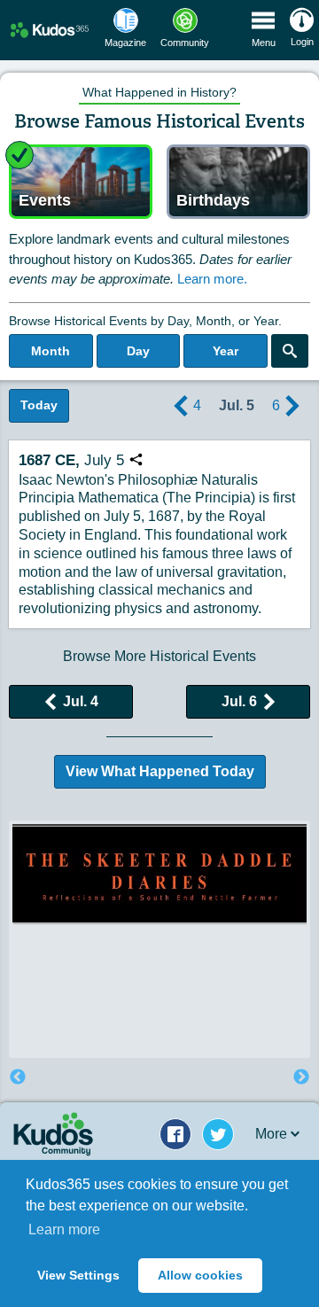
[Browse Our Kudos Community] (49, 29)
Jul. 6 (239, 701)
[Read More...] (159, 873)
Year (225, 351)
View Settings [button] (78, 1275)
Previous (18, 1077)
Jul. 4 (80, 701)
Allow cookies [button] (200, 1275)
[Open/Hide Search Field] (289, 351)
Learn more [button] (64, 1229)
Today (39, 405)
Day (138, 351)
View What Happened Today (160, 771)
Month (50, 351)
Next (301, 1077)
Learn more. (212, 278)
